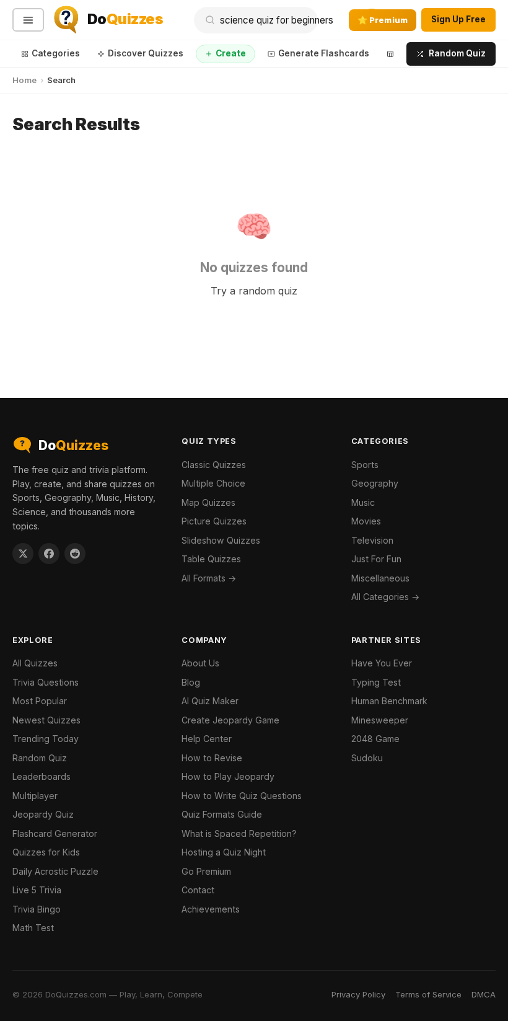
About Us (200, 663)
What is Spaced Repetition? (239, 833)
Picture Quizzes (214, 521)
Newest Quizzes (46, 720)
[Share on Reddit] (74, 553)
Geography (374, 483)
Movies (366, 521)
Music (363, 502)
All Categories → (385, 596)
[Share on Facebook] (48, 553)
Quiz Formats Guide (222, 814)
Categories (56, 53)
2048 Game (375, 738)
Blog (191, 682)
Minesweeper (379, 720)
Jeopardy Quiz (43, 814)
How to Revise (212, 758)
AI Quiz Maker (210, 701)
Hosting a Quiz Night (224, 852)
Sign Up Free (458, 19)
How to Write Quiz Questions (242, 795)
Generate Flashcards (323, 53)
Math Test (33, 927)
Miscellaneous (380, 578)
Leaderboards (41, 776)
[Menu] (28, 20)
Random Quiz (457, 53)
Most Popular (39, 701)
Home (24, 80)
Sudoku (367, 758)
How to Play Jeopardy (228, 776)
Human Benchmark (389, 701)
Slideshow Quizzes (221, 540)
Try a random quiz (254, 291)
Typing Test (376, 682)
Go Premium (206, 871)
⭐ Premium (382, 20)
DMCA (483, 994)
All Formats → (209, 578)
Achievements (211, 909)
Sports (365, 464)
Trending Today (45, 738)
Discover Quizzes (145, 53)
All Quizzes (35, 663)
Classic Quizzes (214, 464)
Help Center (207, 738)
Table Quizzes (211, 559)
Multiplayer (35, 795)
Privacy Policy (358, 994)
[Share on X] (22, 553)
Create (231, 53)
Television (372, 540)
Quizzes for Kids (46, 852)
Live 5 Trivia (36, 890)
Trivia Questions (45, 682)
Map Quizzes (208, 502)
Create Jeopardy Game (230, 720)
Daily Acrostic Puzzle (55, 871)
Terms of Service (428, 994)
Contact (198, 890)
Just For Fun (376, 559)
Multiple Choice (213, 483)
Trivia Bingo (36, 909)
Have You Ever (381, 663)
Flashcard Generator (54, 833)
